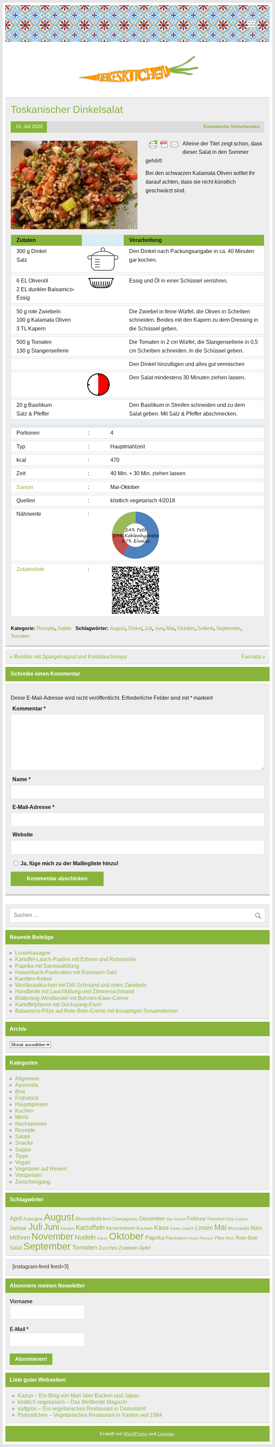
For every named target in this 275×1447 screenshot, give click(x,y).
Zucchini (108, 1248)
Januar (18, 1228)
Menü (22, 1117)
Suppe (23, 1149)
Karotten (67, 1228)
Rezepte (46, 628)
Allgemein (27, 1078)
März (256, 1228)
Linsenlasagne (32, 953)
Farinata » (253, 656)
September (228, 628)
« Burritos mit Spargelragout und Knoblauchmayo (68, 656)
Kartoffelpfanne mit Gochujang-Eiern (58, 1004)
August (117, 628)
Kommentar (29, 708)
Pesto (193, 1238)
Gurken (241, 1219)
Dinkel (135, 628)
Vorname (21, 1301)
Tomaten (20, 636)
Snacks (24, 1143)
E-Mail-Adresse (33, 807)
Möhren (20, 1237)
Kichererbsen (120, 1228)
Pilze (220, 1238)
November (52, 1237)
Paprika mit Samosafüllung (47, 966)
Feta (230, 1219)
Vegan (23, 1162)
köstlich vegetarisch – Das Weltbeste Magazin (72, 1402)
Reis (230, 1238)
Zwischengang (32, 1182)
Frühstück (27, 1098)
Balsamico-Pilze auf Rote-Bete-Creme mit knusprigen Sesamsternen (96, 1011)
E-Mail (19, 1329)
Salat (16, 1248)
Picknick (206, 1238)
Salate (64, 628)
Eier (169, 1219)
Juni (159, 628)
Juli (148, 628)
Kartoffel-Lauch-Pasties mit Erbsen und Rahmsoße (75, 959)
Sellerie (206, 628)
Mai (170, 628)
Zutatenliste (30, 569)
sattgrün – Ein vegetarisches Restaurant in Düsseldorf (82, 1408)
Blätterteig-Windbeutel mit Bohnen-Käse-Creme (71, 998)
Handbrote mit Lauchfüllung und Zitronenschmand (74, 991)
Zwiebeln (128, 1248)
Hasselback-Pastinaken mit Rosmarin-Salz (66, 972)
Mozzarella (238, 1228)
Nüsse (102, 1238)
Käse (161, 1227)
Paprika (154, 1237)
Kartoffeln (90, 1227)
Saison (24, 487)
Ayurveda (26, 1085)
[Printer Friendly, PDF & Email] (164, 143)
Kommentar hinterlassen (232, 126)
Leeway (166, 1433)
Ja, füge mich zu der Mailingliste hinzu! (68, 863)
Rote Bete (247, 1238)
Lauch (188, 1228)
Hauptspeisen (31, 1104)
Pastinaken (176, 1238)
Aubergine (33, 1218)
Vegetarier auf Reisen (41, 1169)
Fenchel (215, 1218)
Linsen (204, 1227)
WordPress (135, 1433)
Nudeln (85, 1237)
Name (21, 779)
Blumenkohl (88, 1218)
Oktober (186, 628)
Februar (196, 1218)
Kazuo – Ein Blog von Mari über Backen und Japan (78, 1395)
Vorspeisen (28, 1175)
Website (22, 834)
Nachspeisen (31, 1124)
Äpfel (144, 1248)
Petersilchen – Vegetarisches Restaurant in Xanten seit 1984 (90, 1415)
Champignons (124, 1218)
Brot (20, 1091)
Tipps (21, 1156)
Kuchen (24, 1111)
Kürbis (175, 1228)
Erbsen (180, 1219)
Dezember (152, 1218)
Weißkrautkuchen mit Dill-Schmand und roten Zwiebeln (81, 985)
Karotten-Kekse (33, 979)
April (16, 1218)
